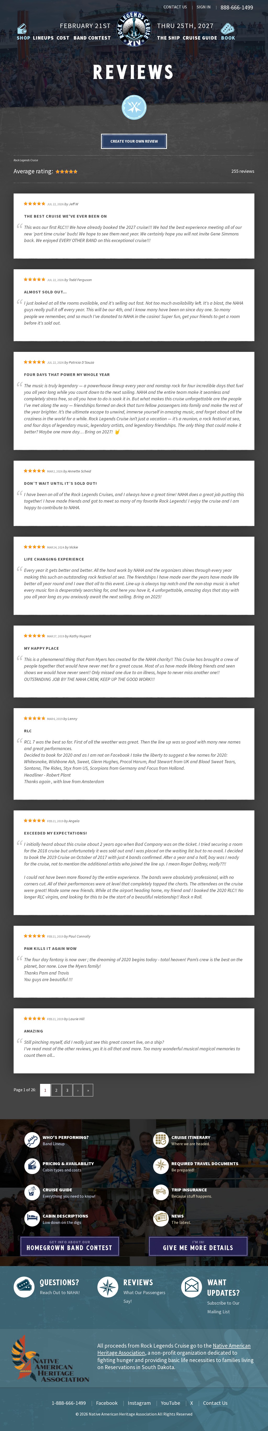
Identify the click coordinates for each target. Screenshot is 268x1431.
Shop (22, 37)
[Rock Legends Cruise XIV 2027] (134, 28)
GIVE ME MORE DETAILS (198, 1246)
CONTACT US (175, 6)
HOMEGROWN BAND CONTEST (70, 1246)
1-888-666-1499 (69, 1403)
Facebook (107, 1403)
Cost (63, 37)
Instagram (139, 1403)
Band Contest (91, 37)
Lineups (43, 37)
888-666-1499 (237, 7)
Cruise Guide (200, 37)
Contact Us (215, 1403)
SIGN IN (204, 6)
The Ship (168, 37)
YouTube (170, 1403)
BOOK (227, 37)
